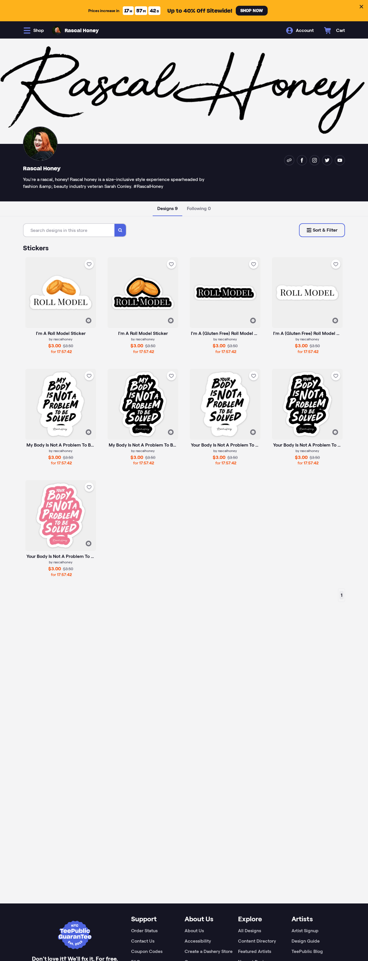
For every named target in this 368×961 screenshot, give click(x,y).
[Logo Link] (56, 30)
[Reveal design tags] (88, 320)
